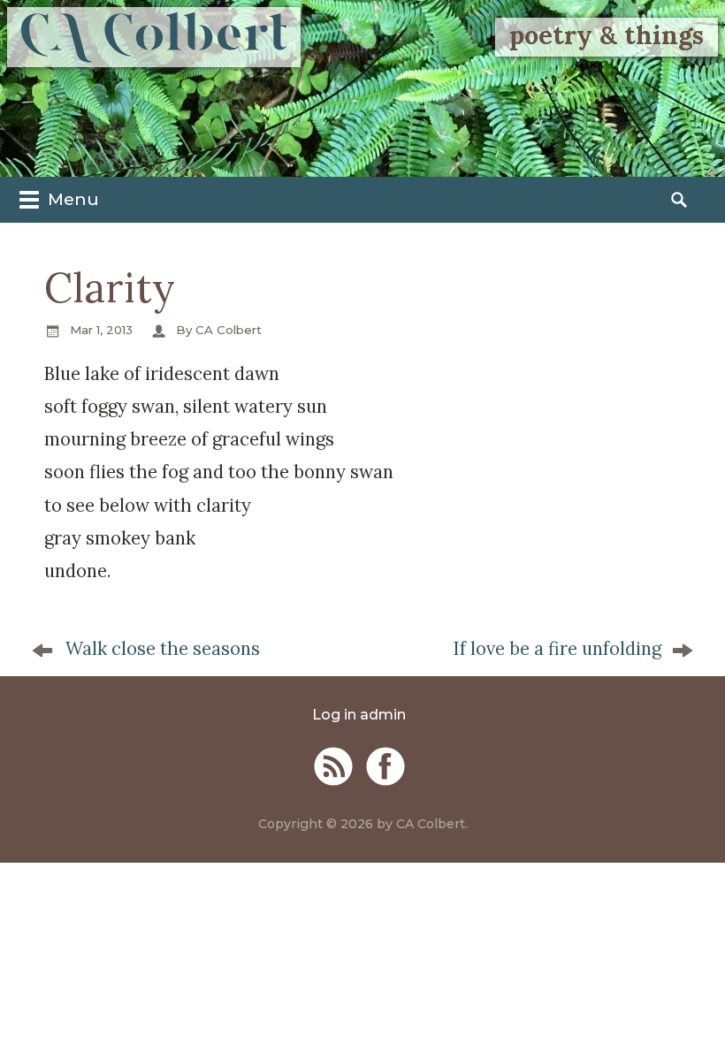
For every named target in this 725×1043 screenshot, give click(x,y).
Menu (71, 198)
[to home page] (154, 37)
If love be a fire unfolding (557, 648)
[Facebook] (385, 766)
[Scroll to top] (689, 1002)
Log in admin (359, 714)
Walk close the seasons (162, 648)
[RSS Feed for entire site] (333, 766)
